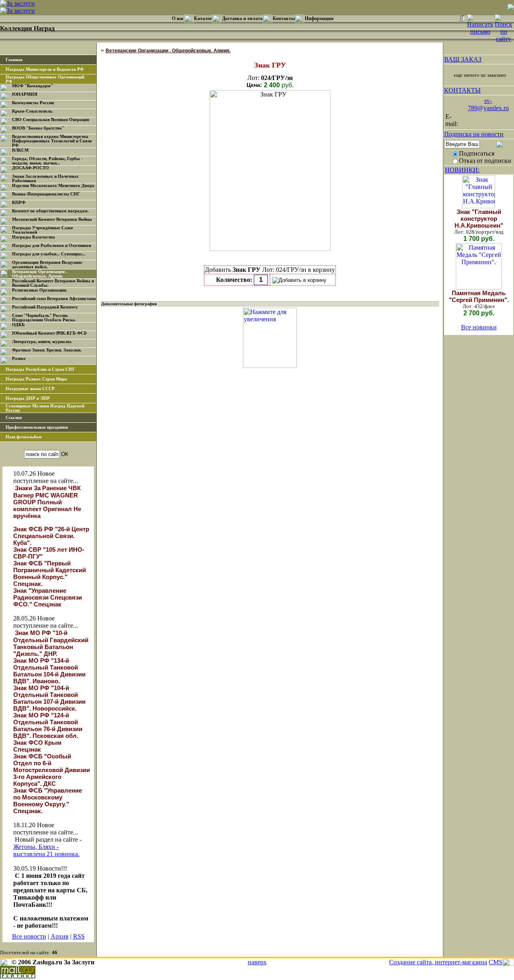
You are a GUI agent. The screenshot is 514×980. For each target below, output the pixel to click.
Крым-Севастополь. (32, 111)
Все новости (29, 936)
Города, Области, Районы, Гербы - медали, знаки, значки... (47, 160)
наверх (257, 962)
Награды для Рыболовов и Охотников (51, 245)
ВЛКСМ (20, 150)
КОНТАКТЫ (462, 90)
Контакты (284, 18)
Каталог (203, 18)
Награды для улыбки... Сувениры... (49, 254)
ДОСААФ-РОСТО (30, 168)
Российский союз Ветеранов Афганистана (54, 298)
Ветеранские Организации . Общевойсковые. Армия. (39, 273)
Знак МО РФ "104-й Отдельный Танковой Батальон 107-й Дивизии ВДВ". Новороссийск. (49, 698)
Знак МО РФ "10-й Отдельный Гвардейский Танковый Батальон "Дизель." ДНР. (50, 643)
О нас (178, 18)
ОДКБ (18, 325)
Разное (19, 358)
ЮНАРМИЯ (24, 94)
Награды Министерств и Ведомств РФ (45, 69)
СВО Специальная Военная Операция (50, 119)
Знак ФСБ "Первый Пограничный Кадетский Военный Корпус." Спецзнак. (49, 573)
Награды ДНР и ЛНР (28, 398)
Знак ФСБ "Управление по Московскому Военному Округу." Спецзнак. (47, 800)
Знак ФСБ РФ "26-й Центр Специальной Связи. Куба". (51, 536)
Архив (60, 936)
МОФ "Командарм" (32, 86)
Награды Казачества (33, 237)
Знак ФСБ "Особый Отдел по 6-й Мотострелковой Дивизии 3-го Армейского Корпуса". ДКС (51, 770)
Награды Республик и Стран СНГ (40, 369)
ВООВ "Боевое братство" (38, 128)
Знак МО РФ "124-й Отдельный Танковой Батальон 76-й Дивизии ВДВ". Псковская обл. (47, 725)
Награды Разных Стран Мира (36, 379)
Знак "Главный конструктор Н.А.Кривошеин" (479, 218)
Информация (319, 18)
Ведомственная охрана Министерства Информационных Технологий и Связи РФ (52, 141)
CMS (495, 962)
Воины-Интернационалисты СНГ (46, 194)
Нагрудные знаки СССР (30, 388)
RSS (79, 936)
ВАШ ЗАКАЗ (462, 59)
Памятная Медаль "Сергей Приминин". (479, 296)
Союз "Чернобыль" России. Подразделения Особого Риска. (44, 317)
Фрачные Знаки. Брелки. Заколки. (47, 350)
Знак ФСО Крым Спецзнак (37, 746)
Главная (14, 60)
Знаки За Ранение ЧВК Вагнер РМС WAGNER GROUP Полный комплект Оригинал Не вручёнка (47, 502)
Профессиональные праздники (37, 427)
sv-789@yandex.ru (488, 104)
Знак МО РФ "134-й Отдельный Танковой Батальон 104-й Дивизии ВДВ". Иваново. (49, 670)
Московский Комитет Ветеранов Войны (52, 219)
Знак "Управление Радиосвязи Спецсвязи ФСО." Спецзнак (47, 597)
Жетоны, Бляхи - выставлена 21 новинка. (46, 850)
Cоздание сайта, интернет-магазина (438, 962)
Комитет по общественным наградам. (50, 211)
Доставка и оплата (242, 18)
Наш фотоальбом (24, 437)
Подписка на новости (474, 134)
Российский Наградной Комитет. (45, 307)
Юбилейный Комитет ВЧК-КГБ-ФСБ (49, 333)
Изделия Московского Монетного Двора (53, 185)
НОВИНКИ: (462, 169)
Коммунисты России (33, 103)
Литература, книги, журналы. (42, 341)
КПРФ (18, 202)
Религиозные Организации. (39, 290)
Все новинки (479, 327)
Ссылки (14, 417)
